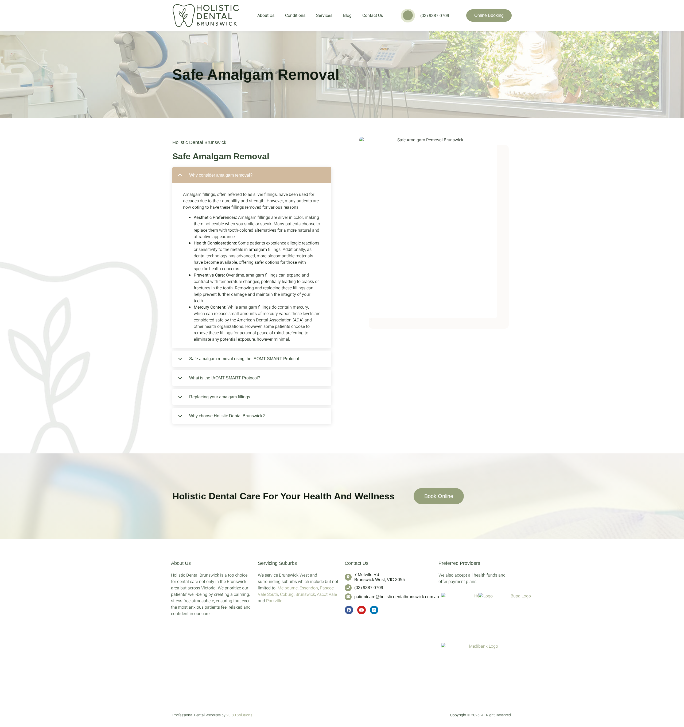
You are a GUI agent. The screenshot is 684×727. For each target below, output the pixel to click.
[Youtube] (361, 610)
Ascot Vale (327, 594)
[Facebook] (349, 610)
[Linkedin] (374, 610)
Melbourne (288, 588)
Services (324, 15)
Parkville (274, 601)
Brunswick (305, 594)
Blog (347, 15)
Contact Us (372, 15)
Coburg (287, 594)
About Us (265, 15)
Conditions (295, 15)
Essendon (309, 588)
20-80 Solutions (239, 715)
